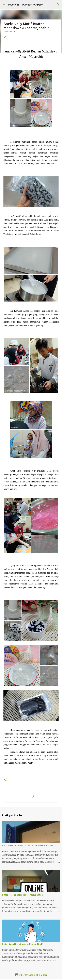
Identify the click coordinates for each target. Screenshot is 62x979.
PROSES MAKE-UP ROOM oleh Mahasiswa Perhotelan (27, 845)
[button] (5, 37)
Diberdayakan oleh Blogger (32, 975)
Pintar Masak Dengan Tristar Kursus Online (22, 895)
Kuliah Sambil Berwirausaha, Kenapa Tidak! (22, 944)
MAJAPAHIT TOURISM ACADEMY (26, 4)
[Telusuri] (58, 4)
